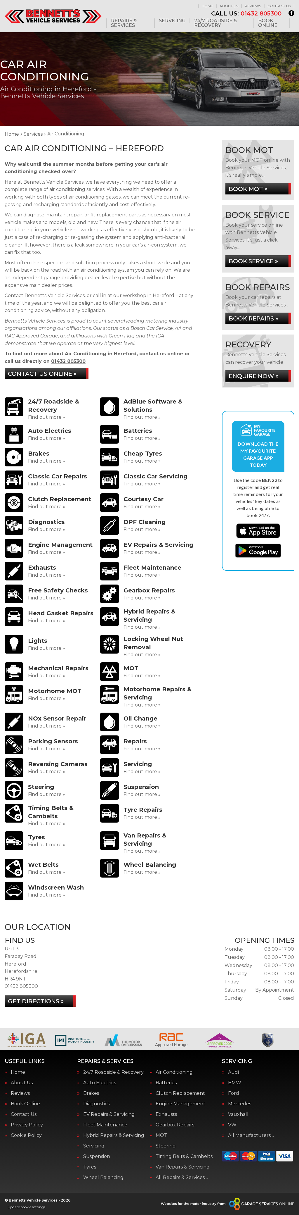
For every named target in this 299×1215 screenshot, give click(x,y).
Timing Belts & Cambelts (184, 1156)
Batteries (166, 1082)
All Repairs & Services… (182, 1177)
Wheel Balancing (103, 1177)
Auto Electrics (99, 1082)
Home (207, 6)
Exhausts (166, 1114)
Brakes (91, 1093)
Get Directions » (36, 1001)
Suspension (96, 1156)
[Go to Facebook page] (291, 13)
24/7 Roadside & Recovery (215, 23)
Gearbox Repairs (175, 1125)
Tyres (89, 1167)
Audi (233, 1072)
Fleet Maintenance (105, 1125)
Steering (166, 1146)
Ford (233, 1093)
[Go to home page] (53, 16)
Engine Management (180, 1104)
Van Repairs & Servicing (183, 1167)
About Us (229, 6)
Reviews (253, 6)
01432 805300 (246, 13)
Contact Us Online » (42, 373)
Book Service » (253, 261)
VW (232, 1125)
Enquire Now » (254, 376)
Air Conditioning (174, 1072)
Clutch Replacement (180, 1093)
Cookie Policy (26, 1135)
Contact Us (279, 6)
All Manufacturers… (251, 1135)
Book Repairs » (253, 318)
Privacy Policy (27, 1125)
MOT (161, 1135)
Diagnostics (96, 1104)
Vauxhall (238, 1114)
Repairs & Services (124, 23)
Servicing (172, 20)
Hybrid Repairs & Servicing (113, 1135)
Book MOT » (248, 188)
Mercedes (239, 1104)
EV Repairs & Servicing (109, 1114)
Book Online (267, 23)
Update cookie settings (26, 1207)
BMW (234, 1082)
